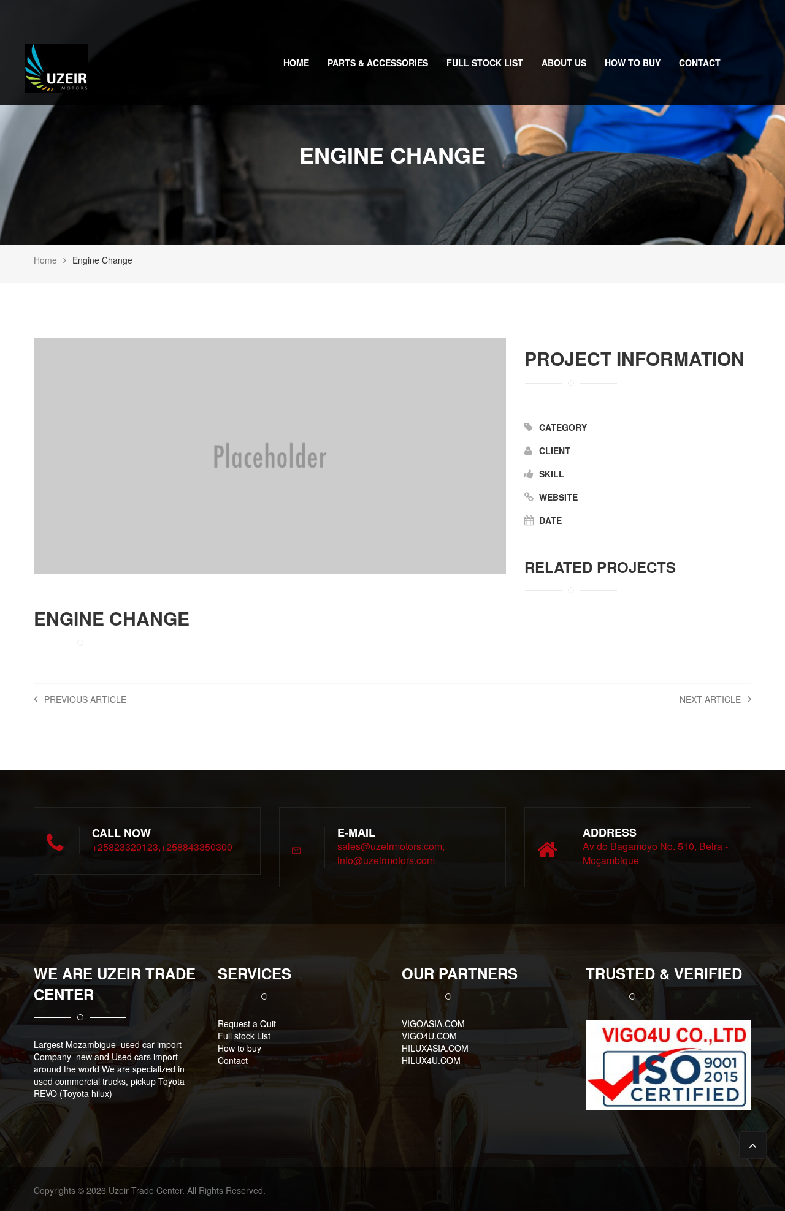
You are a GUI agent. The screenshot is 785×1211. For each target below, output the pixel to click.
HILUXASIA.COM (435, 1048)
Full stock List (484, 62)
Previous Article (84, 699)
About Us (564, 62)
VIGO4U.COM (429, 1036)
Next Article (711, 699)
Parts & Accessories (377, 62)
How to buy (633, 62)
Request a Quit (247, 1023)
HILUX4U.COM (431, 1060)
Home (296, 62)
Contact (700, 62)
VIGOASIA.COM (433, 1023)
